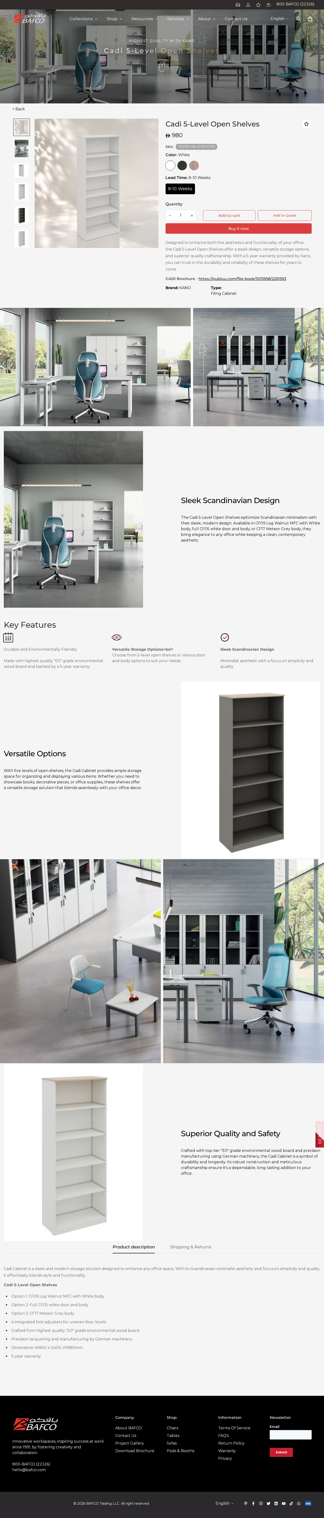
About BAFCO (128, 1428)
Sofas (172, 1443)
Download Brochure (134, 1451)
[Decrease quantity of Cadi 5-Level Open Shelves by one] (170, 215)
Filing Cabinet (224, 293)
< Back (18, 109)
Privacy (225, 1458)
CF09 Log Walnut (194, 165)
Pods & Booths (180, 1451)
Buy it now (238, 228)
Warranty (227, 1451)
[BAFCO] (29, 19)
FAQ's (223, 1435)
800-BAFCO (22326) (296, 4)
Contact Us (125, 1435)
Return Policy (231, 1443)
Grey (182, 165)
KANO (185, 288)
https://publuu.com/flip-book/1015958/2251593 (242, 278)
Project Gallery (129, 1443)
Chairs (172, 1428)
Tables (173, 1435)
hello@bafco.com (29, 1470)
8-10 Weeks (180, 188)
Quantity (174, 204)
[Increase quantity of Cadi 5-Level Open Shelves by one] (192, 215)
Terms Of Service (234, 1428)
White (170, 165)
